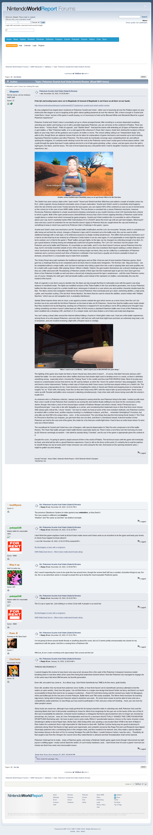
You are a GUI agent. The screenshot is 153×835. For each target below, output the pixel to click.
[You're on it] (11, 104)
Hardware (71, 802)
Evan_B (14, 633)
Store (104, 39)
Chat (99, 39)
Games (23, 39)
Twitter (116, 800)
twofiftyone (15, 505)
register (32, 17)
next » (86, 73)
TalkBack (78, 73)
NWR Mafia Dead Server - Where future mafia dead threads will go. (59, 552)
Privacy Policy (101, 805)
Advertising (100, 800)
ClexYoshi (15, 659)
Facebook (117, 802)
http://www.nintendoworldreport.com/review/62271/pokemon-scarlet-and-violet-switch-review (72, 105)
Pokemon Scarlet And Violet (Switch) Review (58, 91)
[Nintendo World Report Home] (25, 799)
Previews (40, 39)
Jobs (98, 807)
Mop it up (14, 564)
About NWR (100, 795)
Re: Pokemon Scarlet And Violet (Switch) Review (60, 505)
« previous (68, 73)
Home (9, 39)
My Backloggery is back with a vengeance (50, 547)
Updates (119, 795)
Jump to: (128, 784)
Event (55, 800)
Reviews (31, 39)
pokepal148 (15, 527)
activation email (24, 19)
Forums (84, 39)
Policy (98, 797)
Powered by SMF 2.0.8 (62, 829)
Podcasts (75, 39)
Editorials (49, 39)
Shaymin (14, 91)
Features (58, 39)
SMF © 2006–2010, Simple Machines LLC (86, 829)
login (25, 17)
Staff (54, 805)
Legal (98, 802)
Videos (92, 39)
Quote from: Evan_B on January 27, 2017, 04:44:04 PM (55, 754)
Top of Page (118, 805)
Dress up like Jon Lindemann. (136, 23)
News (15, 39)
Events (67, 39)
